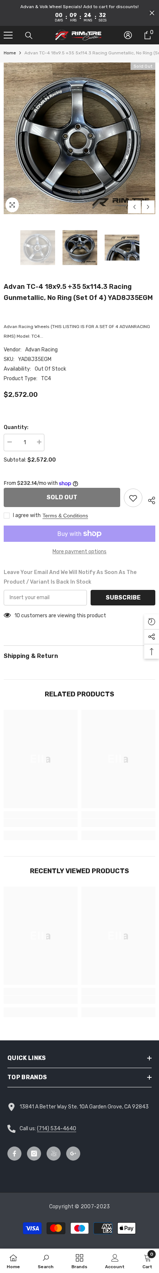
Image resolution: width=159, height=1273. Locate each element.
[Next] (148, 206)
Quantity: (16, 427)
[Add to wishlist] (133, 498)
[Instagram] (34, 1154)
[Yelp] (54, 1154)
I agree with (27, 515)
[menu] (8, 35)
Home (10, 52)
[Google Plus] (73, 1154)
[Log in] (128, 35)
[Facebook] (14, 1154)
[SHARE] (148, 499)
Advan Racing (41, 350)
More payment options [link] (79, 551)
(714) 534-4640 (56, 1128)
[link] (41, 823)
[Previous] (134, 206)
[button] (152, 13)
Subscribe (123, 597)
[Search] (28, 35)
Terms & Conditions (65, 516)
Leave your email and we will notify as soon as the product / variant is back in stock (70, 577)
